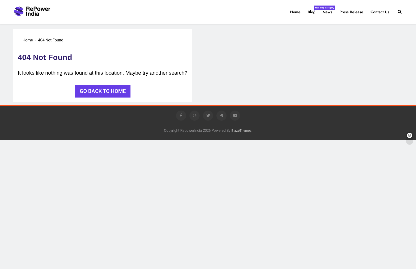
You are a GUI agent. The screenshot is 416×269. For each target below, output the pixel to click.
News (327, 12)
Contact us (379, 12)
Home (295, 12)
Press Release (351, 12)
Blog (313, 10)
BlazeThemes (241, 131)
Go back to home (103, 91)
